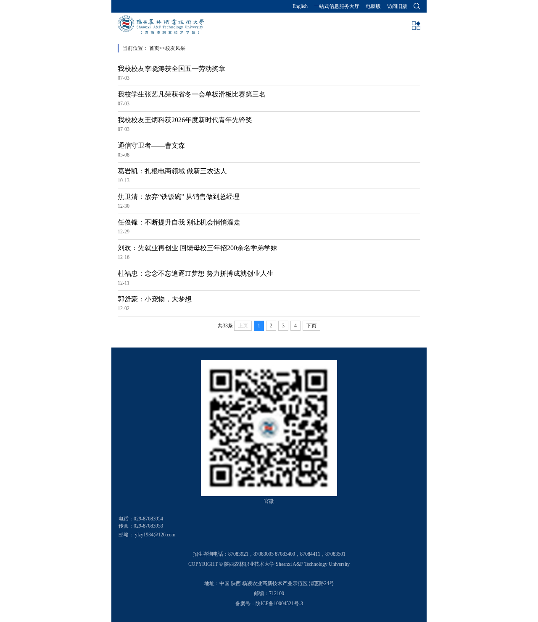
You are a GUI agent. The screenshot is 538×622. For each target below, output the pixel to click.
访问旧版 (397, 6)
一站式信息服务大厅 (336, 6)
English (300, 6)
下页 (311, 326)
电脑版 (373, 6)
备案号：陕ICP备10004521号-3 (269, 603)
